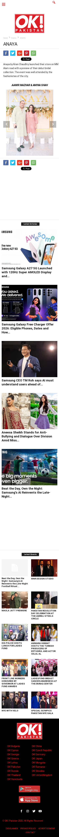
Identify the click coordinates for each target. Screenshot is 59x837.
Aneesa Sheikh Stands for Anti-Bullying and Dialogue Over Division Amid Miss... (27, 436)
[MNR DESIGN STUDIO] (44, 568)
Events (13, 38)
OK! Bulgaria (13, 746)
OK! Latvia (12, 762)
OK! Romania (38, 767)
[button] (54, 4)
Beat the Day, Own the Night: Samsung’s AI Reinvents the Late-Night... (26, 492)
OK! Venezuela (14, 779)
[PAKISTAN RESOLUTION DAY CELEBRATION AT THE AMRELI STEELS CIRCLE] (44, 600)
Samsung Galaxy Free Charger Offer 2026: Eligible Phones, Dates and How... (28, 328)
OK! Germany (38, 754)
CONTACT (30, 832)
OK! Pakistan (13, 767)
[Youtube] (40, 811)
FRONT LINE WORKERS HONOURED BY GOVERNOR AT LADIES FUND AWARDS (13, 682)
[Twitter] (34, 811)
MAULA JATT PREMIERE (14, 610)
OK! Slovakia (38, 771)
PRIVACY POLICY (28, 828)
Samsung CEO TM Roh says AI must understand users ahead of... (28, 382)
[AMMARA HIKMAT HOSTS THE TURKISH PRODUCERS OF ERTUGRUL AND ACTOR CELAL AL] (44, 632)
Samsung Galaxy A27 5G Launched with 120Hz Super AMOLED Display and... (27, 272)
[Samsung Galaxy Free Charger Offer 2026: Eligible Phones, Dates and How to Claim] (29, 303)
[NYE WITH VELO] (15, 700)
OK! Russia (12, 771)
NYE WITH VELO (10, 710)
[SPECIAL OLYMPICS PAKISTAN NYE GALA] (44, 700)
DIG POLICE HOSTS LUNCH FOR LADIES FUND (12, 646)
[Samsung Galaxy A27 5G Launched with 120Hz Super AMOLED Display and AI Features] (29, 247)
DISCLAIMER (12, 828)
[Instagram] (28, 811)
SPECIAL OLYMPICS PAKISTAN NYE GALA (42, 711)
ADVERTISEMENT (46, 828)
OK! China (37, 746)
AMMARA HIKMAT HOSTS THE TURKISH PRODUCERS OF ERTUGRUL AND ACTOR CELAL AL (43, 648)
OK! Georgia (13, 754)
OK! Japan (37, 758)
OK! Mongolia (38, 762)
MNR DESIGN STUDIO (42, 578)
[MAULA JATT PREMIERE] (15, 599)
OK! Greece (13, 758)
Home (5, 38)
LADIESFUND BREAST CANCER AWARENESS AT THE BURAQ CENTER (44, 681)
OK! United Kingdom (42, 775)
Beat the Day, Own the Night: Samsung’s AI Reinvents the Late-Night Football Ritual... (15, 582)
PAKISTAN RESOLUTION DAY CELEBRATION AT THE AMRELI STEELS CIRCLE (43, 614)
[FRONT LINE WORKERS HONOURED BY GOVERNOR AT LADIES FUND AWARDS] (15, 667)
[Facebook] (22, 811)
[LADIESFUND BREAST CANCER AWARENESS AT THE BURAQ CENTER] (44, 668)
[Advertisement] (29, 195)
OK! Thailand (13, 775)
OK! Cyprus (13, 750)
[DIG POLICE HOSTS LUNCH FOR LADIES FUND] (15, 632)
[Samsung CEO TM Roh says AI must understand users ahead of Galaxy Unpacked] (29, 359)
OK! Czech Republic (42, 750)
